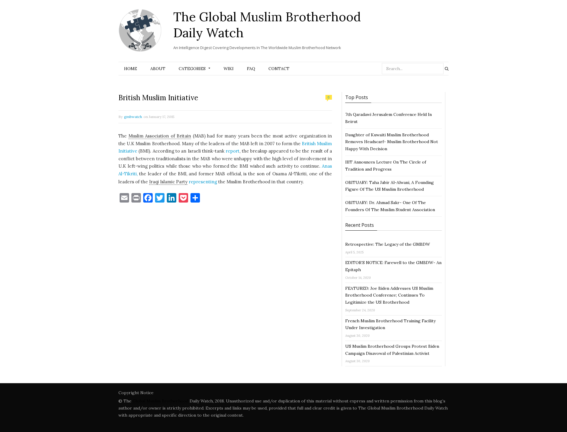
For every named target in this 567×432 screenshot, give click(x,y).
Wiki (229, 68)
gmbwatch (133, 116)
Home (130, 68)
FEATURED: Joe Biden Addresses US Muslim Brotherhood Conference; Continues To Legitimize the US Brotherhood (389, 295)
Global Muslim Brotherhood (160, 401)
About (157, 68)
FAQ (251, 68)
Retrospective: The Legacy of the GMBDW (387, 244)
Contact (278, 68)
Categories (192, 68)
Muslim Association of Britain (159, 136)
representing (203, 182)
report (232, 151)
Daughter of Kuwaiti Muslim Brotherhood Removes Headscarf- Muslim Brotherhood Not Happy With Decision (391, 142)
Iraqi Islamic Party (168, 182)
